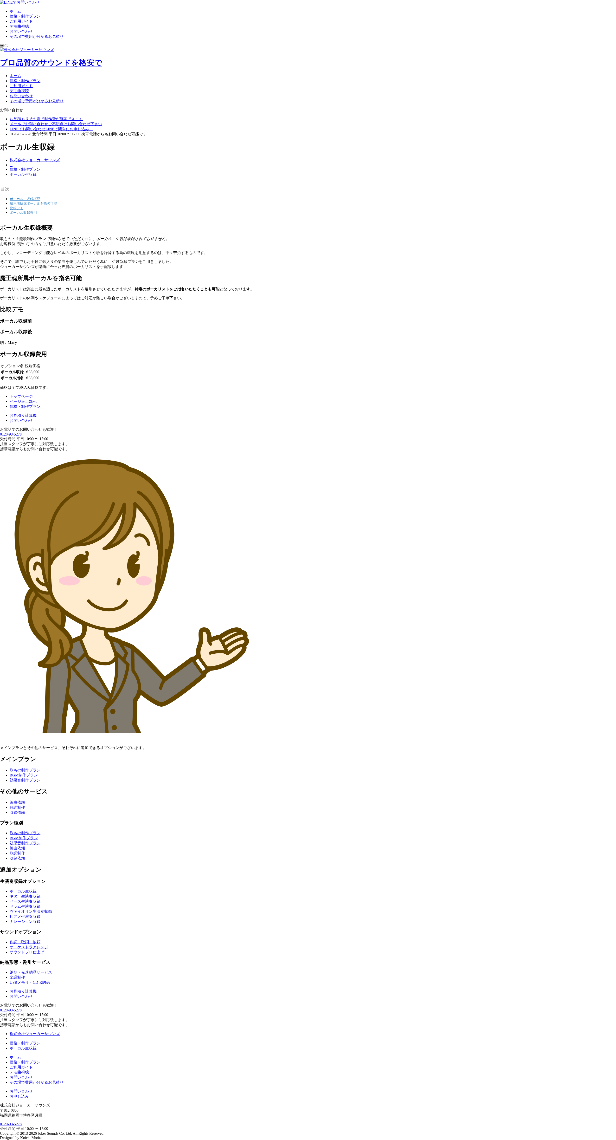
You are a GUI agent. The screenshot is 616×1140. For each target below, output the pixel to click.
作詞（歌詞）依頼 (25, 942)
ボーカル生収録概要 (25, 199)
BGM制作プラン (24, 775)
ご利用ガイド (21, 21)
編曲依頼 (17, 802)
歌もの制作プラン (25, 770)
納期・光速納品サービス (31, 972)
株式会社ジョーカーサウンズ (35, 160)
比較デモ (16, 208)
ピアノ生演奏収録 (25, 916)
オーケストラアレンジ (29, 947)
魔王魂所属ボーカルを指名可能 (33, 203)
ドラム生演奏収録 (25, 906)
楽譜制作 (17, 977)
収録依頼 (17, 812)
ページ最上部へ (23, 401)
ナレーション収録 (25, 921)
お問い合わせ (21, 31)
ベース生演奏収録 (25, 901)
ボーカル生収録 (23, 174)
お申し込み (19, 1096)
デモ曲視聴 (19, 26)
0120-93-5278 (11, 434)
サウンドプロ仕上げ (27, 952)
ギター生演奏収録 (25, 896)
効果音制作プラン (25, 780)
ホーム (15, 11)
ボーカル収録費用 (23, 213)
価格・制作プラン (25, 16)
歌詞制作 (17, 807)
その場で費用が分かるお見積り (37, 36)
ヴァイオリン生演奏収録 (31, 911)
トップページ (21, 396)
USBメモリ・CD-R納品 (30, 982)
